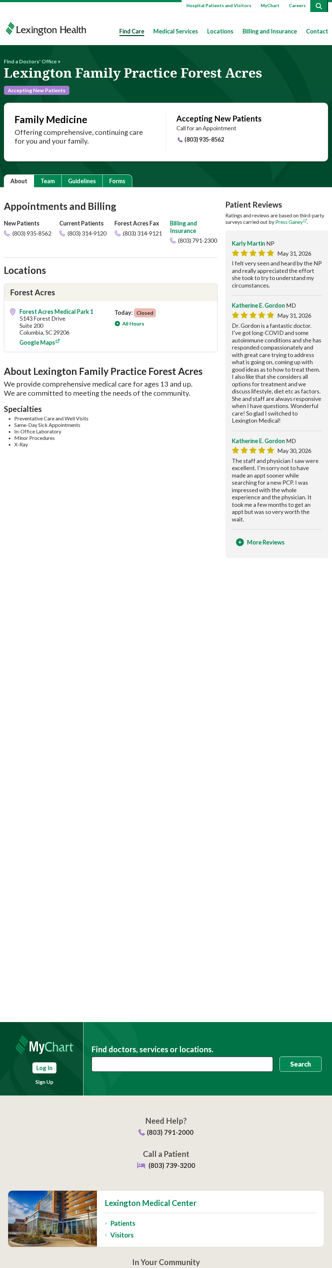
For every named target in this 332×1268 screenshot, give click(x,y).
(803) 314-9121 (142, 233)
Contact (317, 31)
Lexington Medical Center (150, 1203)
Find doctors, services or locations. (152, 1049)
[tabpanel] (166, 381)
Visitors (122, 1235)
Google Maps (37, 342)
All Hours (132, 323)
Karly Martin (248, 243)
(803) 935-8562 (204, 139)
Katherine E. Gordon (258, 305)
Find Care (131, 31)
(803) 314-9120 (86, 233)
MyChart (270, 5)
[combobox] (182, 1064)
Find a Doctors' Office (30, 61)
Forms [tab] (117, 181)
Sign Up (44, 1082)
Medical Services (175, 31)
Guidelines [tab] (82, 181)
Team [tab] (48, 181)
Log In (44, 1067)
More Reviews (266, 542)
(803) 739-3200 (171, 1165)
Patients (122, 1223)
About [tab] (18, 181)
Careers (297, 5)
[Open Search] (318, 6)
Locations (220, 31)
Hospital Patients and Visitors (218, 5)
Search (300, 1064)
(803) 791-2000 (170, 1132)
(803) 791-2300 (197, 240)
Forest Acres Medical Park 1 (56, 311)
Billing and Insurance (270, 31)
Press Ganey (289, 222)
